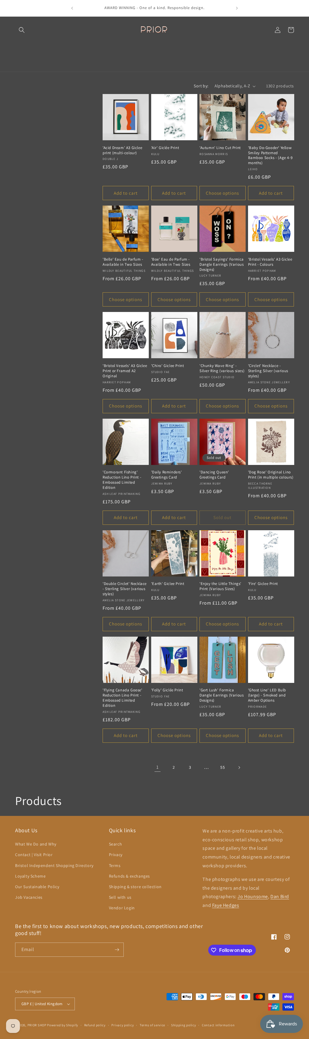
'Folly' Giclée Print (167, 690)
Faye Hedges (225, 905)
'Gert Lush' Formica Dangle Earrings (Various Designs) (221, 695)
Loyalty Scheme (30, 876)
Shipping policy (183, 1025)
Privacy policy (122, 1025)
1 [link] (157, 767)
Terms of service (152, 1025)
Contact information (218, 1025)
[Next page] (239, 767)
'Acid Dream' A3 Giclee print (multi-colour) (122, 150)
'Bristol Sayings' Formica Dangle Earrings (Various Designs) (221, 264)
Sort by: (201, 86)
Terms (115, 865)
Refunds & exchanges (129, 876)
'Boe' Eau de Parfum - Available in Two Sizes (170, 262)
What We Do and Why (35, 844)
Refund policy (95, 1025)
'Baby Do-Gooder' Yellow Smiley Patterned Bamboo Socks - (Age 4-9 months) (270, 155)
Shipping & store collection (135, 886)
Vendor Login (122, 908)
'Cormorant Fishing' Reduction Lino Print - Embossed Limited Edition (122, 480)
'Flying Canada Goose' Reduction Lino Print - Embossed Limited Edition (122, 698)
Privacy (116, 854)
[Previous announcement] (72, 8)
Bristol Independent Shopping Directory (54, 865)
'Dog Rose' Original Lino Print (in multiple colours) (271, 475)
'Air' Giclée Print (165, 147)
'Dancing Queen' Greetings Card (214, 475)
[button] (21, 30)
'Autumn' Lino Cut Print (220, 147)
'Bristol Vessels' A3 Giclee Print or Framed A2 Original (125, 370)
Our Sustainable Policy (37, 886)
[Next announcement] (237, 8)
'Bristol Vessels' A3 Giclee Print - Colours (270, 262)
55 (222, 767)
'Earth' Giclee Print (167, 583)
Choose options (222, 193)
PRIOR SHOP (36, 1025)
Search (115, 844)
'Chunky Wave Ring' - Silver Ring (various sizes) (221, 368)
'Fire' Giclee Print (263, 583)
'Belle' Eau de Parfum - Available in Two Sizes (123, 262)
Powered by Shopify (62, 1025)
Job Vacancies (29, 897)
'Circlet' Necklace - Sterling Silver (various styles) (268, 370)
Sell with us (120, 897)
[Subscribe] (116, 950)
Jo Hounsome (252, 896)
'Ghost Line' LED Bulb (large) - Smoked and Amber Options (267, 695)
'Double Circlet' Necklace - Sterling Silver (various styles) (125, 588)
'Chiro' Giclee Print (167, 365)
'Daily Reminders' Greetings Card (166, 475)
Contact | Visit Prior (34, 854)
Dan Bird (279, 896)
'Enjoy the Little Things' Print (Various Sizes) (220, 586)
